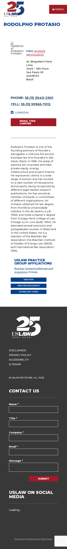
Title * (13, 418)
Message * (16, 461)
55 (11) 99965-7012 (36, 104)
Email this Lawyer (28, 122)
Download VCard (28, 292)
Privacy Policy (20, 355)
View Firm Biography (29, 286)
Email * (13, 446)
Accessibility (19, 359)
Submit (43, 478)
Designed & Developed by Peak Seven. (33, 539)
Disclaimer (17, 350)
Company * (16, 432)
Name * (14, 404)
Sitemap (15, 364)
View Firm (29, 279)
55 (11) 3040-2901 (39, 98)
